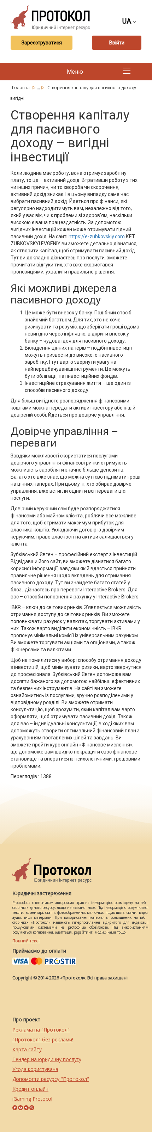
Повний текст (26, 941)
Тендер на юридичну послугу (46, 1059)
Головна (21, 88)
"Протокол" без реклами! (42, 1039)
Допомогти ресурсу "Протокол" (50, 1079)
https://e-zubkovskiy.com (97, 236)
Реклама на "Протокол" (41, 1029)
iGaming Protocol (32, 1098)
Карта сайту (27, 1049)
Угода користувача (35, 1069)
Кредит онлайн (30, 1088)
